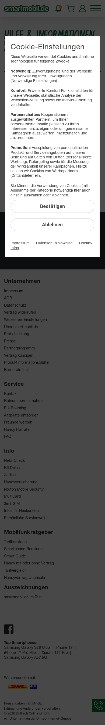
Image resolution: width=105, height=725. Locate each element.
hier (77, 190)
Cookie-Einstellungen (47, 46)
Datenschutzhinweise (54, 243)
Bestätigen (52, 206)
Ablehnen (52, 224)
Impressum (20, 243)
